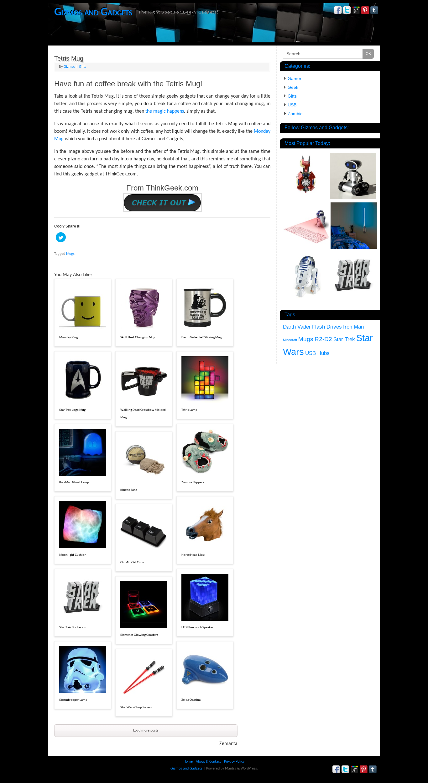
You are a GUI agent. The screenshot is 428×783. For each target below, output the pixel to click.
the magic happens (164, 111)
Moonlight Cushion (72, 555)
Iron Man (353, 327)
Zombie (295, 113)
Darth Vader (297, 327)
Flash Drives (327, 327)
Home (188, 762)
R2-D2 (323, 339)
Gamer (294, 78)
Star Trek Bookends (72, 627)
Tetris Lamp (189, 410)
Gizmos (69, 67)
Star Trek (344, 339)
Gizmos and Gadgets (93, 12)
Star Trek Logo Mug (72, 410)
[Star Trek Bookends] (354, 276)
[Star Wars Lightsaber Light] (354, 226)
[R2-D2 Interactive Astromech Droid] (307, 277)
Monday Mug (68, 337)
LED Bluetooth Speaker (197, 627)
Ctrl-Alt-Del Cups (132, 562)
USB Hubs (317, 353)
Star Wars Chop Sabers (136, 707)
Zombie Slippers (192, 482)
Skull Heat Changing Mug (137, 337)
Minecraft (290, 340)
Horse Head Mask (193, 555)
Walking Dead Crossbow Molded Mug (143, 413)
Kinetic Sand (129, 490)
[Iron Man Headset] (306, 176)
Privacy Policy (234, 762)
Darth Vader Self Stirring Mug (201, 337)
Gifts (82, 67)
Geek (293, 87)
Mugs (70, 254)
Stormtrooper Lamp (73, 700)
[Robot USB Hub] (353, 177)
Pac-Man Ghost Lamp (74, 482)
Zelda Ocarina (191, 700)
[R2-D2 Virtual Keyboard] (306, 226)
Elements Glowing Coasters (139, 635)
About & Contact (208, 762)
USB (292, 104)
